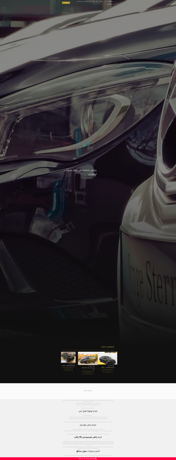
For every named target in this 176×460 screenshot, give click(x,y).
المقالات (93, 1)
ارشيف (97, 1)
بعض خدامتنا (105, 1)
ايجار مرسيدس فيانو (80, 1)
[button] (66, 3)
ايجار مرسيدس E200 (87, 1)
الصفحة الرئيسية (111, 1)
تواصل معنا (100, 1)
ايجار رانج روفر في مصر (110, 4)
